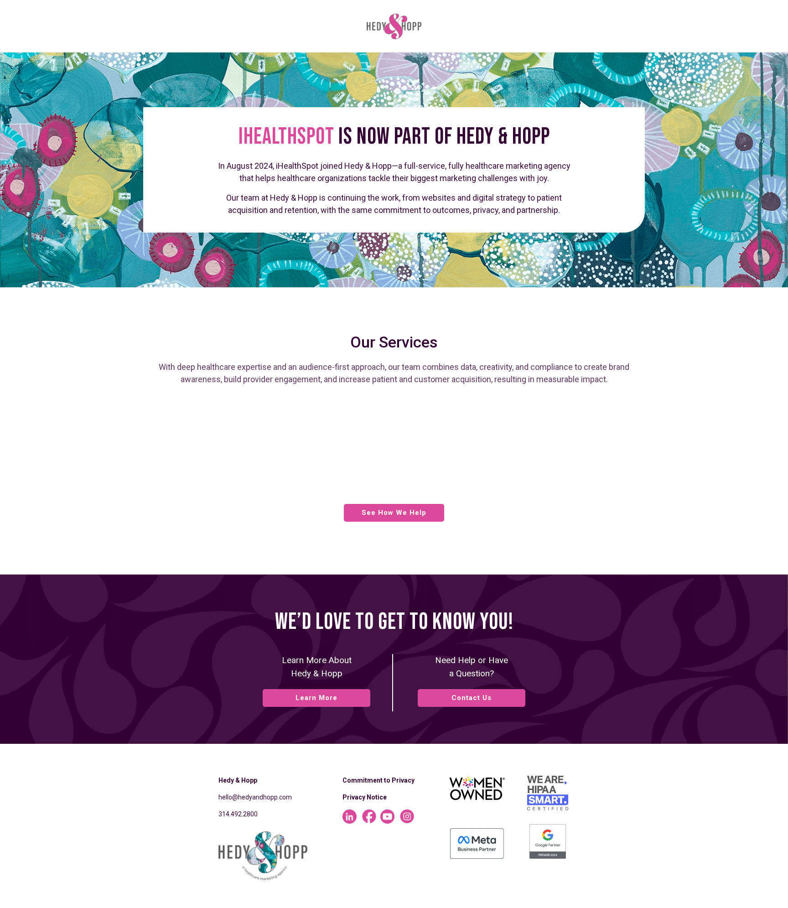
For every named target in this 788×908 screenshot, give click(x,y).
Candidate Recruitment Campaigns (418, 472)
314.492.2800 (238, 814)
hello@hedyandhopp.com (255, 797)
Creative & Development (580, 472)
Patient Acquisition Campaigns (245, 472)
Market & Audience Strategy (239, 406)
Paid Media (404, 458)
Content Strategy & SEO (231, 485)
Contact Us (471, 698)
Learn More (316, 698)
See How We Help (394, 512)
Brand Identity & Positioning (239, 458)
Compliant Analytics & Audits (571, 458)
